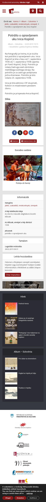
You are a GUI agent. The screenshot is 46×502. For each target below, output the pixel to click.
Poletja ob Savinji (23, 183)
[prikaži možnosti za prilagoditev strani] (38, 2)
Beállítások (33, 498)
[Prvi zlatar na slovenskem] (11, 364)
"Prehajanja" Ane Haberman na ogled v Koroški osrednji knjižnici (29, 335)
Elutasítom (20, 498)
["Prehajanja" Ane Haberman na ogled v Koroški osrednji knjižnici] (11, 338)
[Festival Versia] (11, 309)
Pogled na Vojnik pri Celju (27, 373)
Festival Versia (24, 303)
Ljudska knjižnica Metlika (28, 47)
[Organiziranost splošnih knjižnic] (23, 425)
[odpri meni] (4, 11)
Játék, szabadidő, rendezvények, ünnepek (21, 205)
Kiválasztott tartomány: (16, 2)
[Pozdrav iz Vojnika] (11, 393)
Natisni (15, 141)
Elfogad (7, 498)
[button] (36, 173)
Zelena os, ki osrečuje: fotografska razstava (26, 319)
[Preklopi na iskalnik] (40, 11)
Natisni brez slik (29, 141)
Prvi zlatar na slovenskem (27, 359)
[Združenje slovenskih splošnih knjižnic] (23, 454)
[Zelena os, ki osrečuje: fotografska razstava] (11, 323)
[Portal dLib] (23, 445)
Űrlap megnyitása (13, 275)
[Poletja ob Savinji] (23, 168)
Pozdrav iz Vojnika (25, 388)
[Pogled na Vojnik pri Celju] (11, 378)
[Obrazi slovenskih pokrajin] (23, 463)
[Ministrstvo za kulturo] (23, 416)
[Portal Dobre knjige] (23, 472)
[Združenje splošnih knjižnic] (23, 482)
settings (29, 493)
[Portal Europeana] (23, 435)
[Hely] (33, 11)
